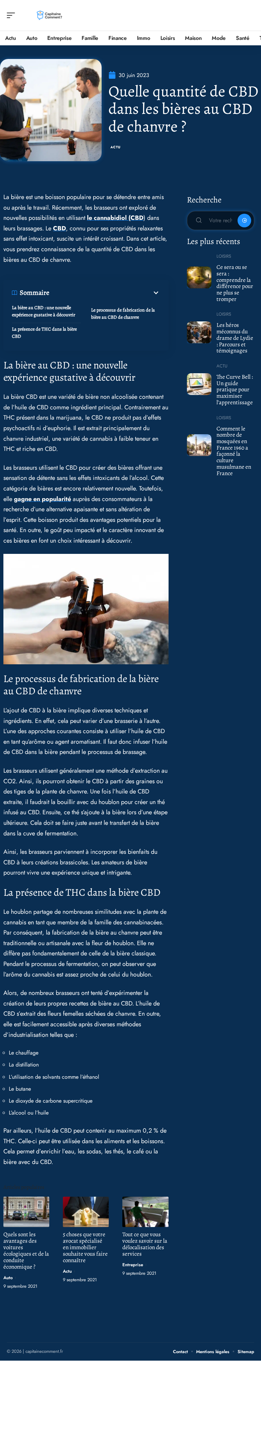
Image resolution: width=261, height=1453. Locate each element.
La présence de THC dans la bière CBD (44, 332)
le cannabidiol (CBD (115, 217)
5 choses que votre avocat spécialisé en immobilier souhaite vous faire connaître (85, 1247)
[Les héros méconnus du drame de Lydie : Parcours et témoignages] (199, 332)
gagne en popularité (42, 499)
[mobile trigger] (12, 15)
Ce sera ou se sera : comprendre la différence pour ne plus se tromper (234, 283)
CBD (59, 228)
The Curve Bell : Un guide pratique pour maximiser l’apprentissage (234, 389)
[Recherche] (249, 15)
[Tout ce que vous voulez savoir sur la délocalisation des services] (145, 1212)
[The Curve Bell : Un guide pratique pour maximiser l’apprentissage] (199, 384)
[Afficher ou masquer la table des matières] (104, 293)
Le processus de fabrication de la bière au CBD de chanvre (123, 313)
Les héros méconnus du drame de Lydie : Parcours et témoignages (234, 337)
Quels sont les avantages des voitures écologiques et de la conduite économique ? (26, 1250)
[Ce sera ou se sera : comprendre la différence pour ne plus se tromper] (199, 277)
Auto (8, 1277)
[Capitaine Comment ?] (49, 15)
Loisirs (223, 256)
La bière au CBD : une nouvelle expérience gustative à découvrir (43, 311)
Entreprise (132, 1264)
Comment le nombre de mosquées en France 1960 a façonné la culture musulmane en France (233, 451)
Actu (115, 147)
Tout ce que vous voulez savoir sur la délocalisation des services (144, 1244)
